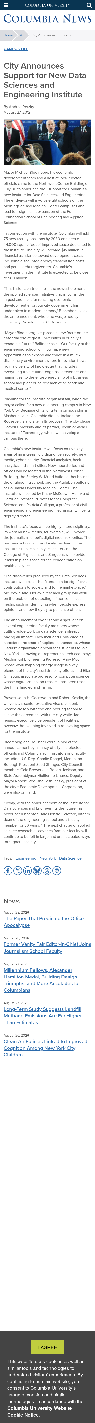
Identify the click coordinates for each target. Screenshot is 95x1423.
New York (48, 858)
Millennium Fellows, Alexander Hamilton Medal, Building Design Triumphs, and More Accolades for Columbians (42, 979)
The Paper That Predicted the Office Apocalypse (44, 921)
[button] (6, 5)
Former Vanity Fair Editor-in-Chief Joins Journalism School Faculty (47, 947)
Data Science (70, 858)
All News (24, 35)
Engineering (26, 858)
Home (8, 35)
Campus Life (16, 49)
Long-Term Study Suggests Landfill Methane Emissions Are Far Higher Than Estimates (43, 1015)
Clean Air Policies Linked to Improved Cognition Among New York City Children (45, 1048)
